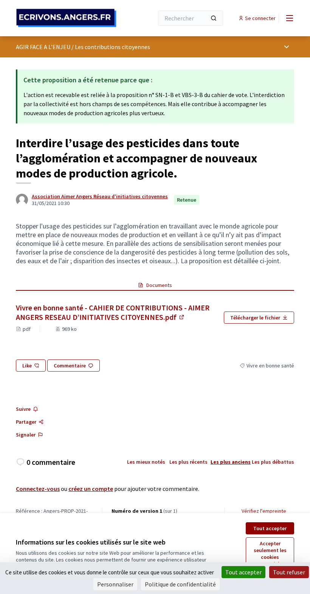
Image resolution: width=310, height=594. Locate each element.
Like (27, 365)
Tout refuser (289, 572)
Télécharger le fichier (255, 317)
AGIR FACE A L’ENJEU (43, 47)
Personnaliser (115, 584)
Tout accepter (270, 528)
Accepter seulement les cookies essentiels (270, 553)
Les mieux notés (146, 461)
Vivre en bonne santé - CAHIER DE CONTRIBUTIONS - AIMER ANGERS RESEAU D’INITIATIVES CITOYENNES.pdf (117, 312)
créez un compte (90, 488)
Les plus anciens (231, 461)
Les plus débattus (273, 461)
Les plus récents (188, 461)
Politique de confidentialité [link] (180, 584)
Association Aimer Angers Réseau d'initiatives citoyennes (100, 196)
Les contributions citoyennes (112, 47)
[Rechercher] (214, 18)
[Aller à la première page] (66, 18)
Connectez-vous (38, 488)
